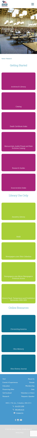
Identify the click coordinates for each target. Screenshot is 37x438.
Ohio (10, 429)
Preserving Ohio (8, 389)
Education (6, 386)
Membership (29, 386)
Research (6, 396)
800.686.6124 (19, 410)
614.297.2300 (19, 406)
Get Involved (7, 393)
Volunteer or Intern (27, 393)
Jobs (32, 389)
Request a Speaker (27, 396)
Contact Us (19, 413)
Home (3, 58)
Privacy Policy (20, 432)
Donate (31, 382)
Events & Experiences (10, 382)
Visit (4, 379)
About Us (31, 379)
